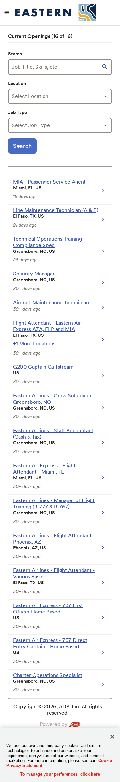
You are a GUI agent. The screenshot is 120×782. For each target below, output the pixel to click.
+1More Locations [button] (34, 344)
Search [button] (22, 145)
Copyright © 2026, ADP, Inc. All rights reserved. (57, 709)
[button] (105, 67)
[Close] (112, 737)
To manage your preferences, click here (60, 774)
